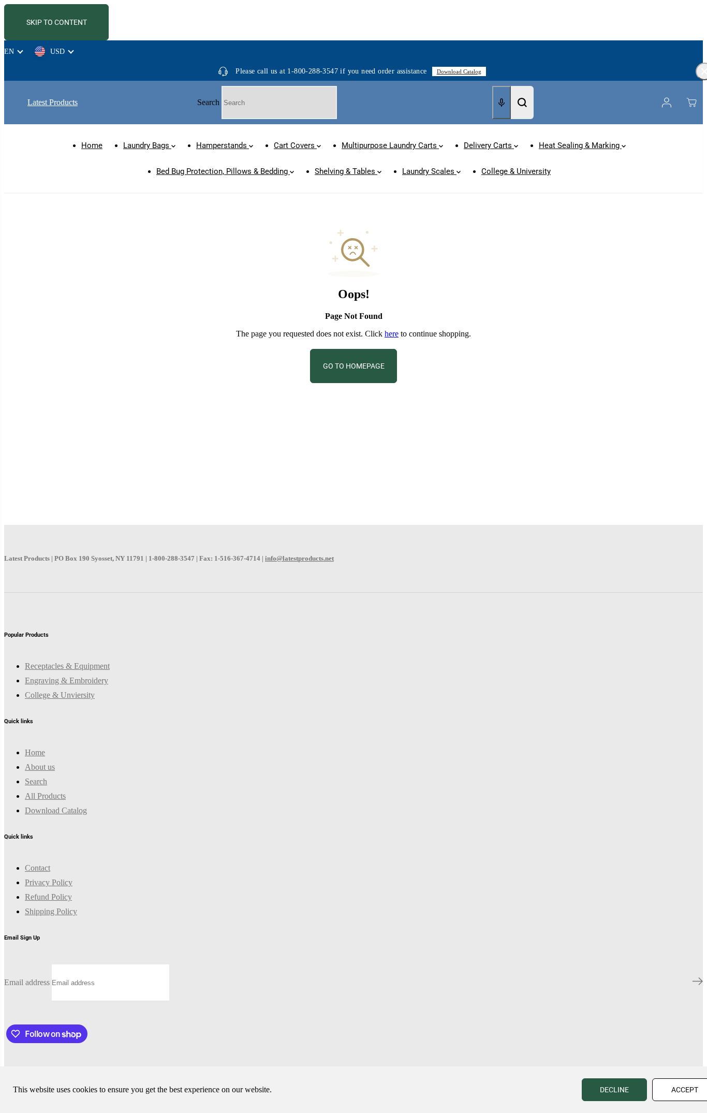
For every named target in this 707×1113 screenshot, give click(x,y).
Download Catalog (459, 71)
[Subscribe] (698, 982)
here (392, 333)
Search (208, 102)
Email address (27, 982)
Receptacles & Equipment (67, 666)
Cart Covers (295, 145)
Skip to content (56, 22)
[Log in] (666, 102)
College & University (516, 171)
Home (91, 145)
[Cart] (691, 102)
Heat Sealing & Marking (580, 145)
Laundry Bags (147, 145)
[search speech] (501, 102)
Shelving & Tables (346, 171)
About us (40, 767)
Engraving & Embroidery (66, 680)
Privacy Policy (48, 882)
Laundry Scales (429, 171)
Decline (614, 1090)
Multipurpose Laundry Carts (390, 145)
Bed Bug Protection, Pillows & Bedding (223, 171)
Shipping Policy (51, 911)
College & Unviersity (60, 695)
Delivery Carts (489, 145)
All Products (45, 796)
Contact (37, 867)
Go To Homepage (354, 366)
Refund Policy (48, 896)
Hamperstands (222, 145)
